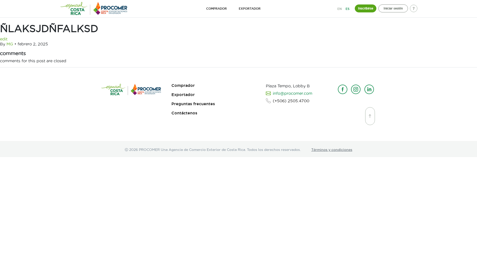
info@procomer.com (292, 93)
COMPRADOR (216, 8)
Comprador (183, 85)
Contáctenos (184, 113)
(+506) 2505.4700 (291, 101)
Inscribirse (365, 8)
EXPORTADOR (250, 8)
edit (3, 39)
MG (9, 44)
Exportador (183, 95)
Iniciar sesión (393, 8)
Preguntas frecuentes (193, 104)
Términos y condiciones (331, 150)
